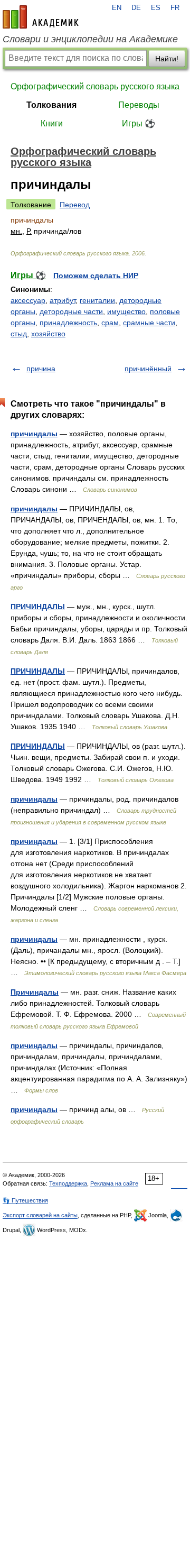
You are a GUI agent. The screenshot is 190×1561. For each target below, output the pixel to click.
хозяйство (48, 333)
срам (110, 322)
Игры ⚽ (138, 123)
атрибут (62, 300)
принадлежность (68, 322)
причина (40, 368)
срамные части (149, 322)
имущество (126, 311)
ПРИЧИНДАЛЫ (38, 606)
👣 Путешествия (25, 1200)
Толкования (51, 104)
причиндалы (34, 433)
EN (116, 8)
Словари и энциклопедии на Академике (90, 39)
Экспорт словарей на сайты (40, 1215)
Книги (52, 123)
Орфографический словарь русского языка (95, 86)
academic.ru (41, 17)
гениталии (97, 300)
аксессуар (28, 300)
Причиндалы (35, 992)
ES (155, 8)
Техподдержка (68, 1183)
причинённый (148, 368)
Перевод (75, 204)
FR (174, 8)
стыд (19, 333)
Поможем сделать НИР (95, 275)
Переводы (138, 104)
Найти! (166, 58)
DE (136, 8)
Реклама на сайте (114, 1183)
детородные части (71, 311)
